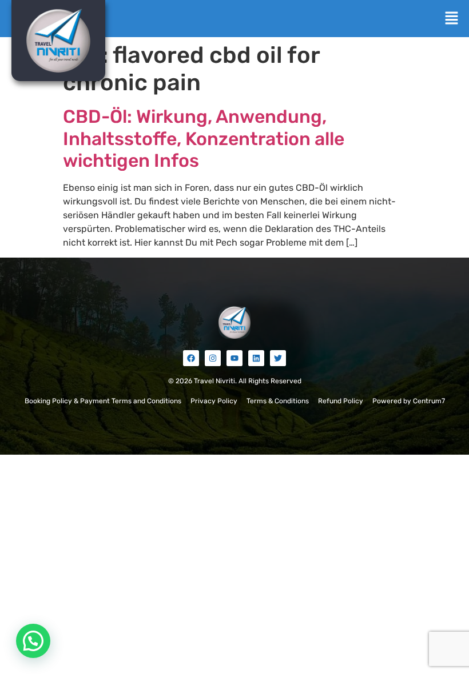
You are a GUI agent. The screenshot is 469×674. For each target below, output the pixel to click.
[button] (451, 18)
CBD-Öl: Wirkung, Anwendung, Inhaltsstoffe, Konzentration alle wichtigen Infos (203, 138)
